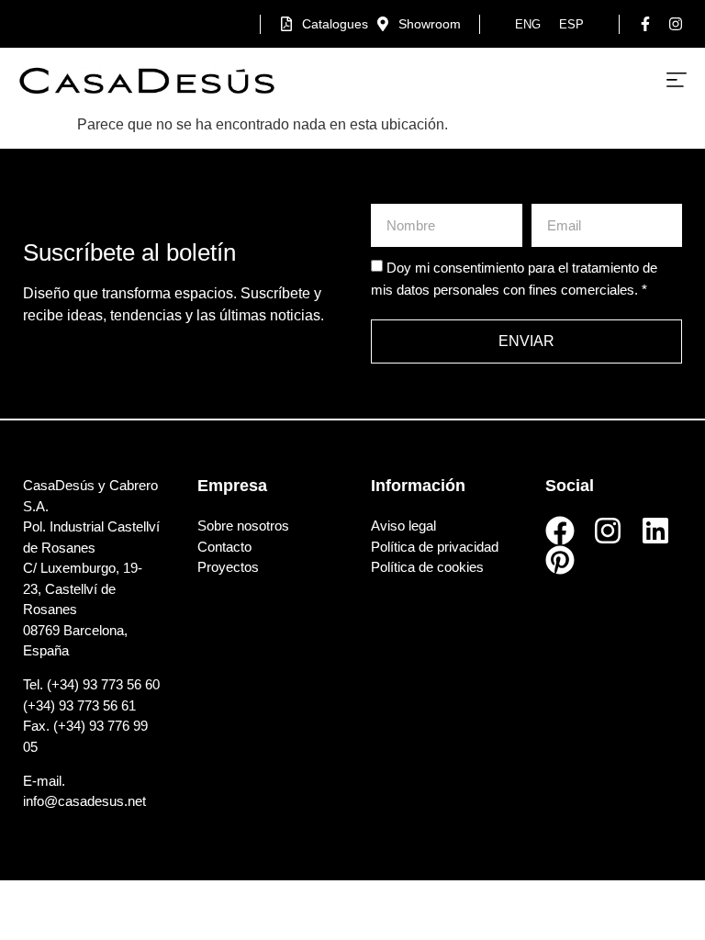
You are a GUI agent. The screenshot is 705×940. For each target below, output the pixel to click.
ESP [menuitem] (571, 24)
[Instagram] (607, 530)
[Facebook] (560, 530)
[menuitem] (528, 24)
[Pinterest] (560, 560)
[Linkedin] (655, 530)
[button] (676, 81)
